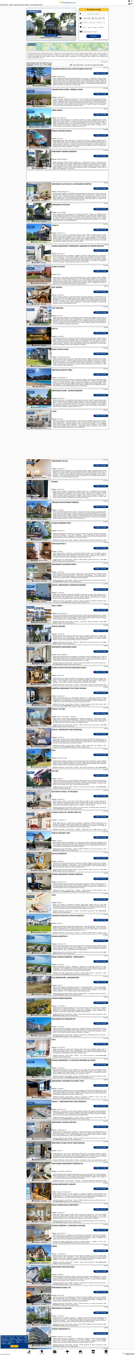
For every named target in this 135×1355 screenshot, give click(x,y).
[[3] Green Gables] (39, 118)
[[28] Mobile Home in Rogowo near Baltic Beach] (39, 676)
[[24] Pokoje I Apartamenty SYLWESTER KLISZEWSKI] (39, 593)
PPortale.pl (8, 1354)
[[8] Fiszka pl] (39, 233)
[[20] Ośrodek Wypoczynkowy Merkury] (39, 510)
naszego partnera (70, 560)
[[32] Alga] (39, 758)
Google (25, 1336)
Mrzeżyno (30, 70)
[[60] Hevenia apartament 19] (39, 1337)
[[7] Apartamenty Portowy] (39, 213)
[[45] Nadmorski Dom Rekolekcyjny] (39, 1027)
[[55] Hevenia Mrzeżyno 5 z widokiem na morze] (39, 1234)
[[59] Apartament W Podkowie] (39, 1316)
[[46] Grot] (39, 1048)
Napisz (133, 1354)
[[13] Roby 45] (39, 337)
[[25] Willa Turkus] (39, 614)
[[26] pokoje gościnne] (39, 634)
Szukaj (94, 36)
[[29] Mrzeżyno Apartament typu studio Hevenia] (39, 696)
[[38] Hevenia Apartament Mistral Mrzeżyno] (39, 882)
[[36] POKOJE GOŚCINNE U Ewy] (39, 841)
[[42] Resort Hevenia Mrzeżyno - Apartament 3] (39, 965)
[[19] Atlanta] (39, 490)
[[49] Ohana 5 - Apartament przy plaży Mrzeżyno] (39, 1110)
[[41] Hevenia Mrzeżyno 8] (39, 944)
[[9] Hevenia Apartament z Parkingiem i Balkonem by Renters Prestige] (39, 254)
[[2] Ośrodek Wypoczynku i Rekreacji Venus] (39, 98)
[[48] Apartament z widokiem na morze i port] (39, 1089)
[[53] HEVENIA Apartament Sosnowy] (39, 1192)
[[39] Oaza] (39, 903)
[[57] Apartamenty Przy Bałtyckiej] (39, 1275)
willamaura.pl (67, 3)
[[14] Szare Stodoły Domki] (39, 357)
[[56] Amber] (39, 1254)
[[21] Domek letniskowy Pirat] (39, 531)
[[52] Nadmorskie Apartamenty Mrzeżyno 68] (39, 1172)
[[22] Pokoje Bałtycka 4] (39, 552)
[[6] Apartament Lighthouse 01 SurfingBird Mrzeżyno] (39, 192)
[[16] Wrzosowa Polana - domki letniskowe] (39, 399)
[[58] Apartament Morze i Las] (39, 1296)
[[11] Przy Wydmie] (39, 295)
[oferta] (33, 85)
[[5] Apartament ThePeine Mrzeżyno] (39, 160)
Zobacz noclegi (100, 73)
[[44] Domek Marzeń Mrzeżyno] (39, 1006)
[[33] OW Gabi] (39, 779)
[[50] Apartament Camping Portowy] (39, 1130)
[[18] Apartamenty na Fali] (39, 469)
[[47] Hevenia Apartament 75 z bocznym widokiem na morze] (39, 1068)
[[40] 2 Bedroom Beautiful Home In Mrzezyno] (39, 924)
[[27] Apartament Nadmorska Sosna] (39, 655)
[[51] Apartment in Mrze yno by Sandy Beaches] (39, 1151)
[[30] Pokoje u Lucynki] (39, 717)
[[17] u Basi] (39, 419)
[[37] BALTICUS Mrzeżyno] (39, 862)
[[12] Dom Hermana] (39, 316)
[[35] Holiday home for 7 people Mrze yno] (39, 820)
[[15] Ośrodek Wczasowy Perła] (39, 378)
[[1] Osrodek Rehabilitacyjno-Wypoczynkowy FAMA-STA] (39, 77)
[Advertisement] (67, 444)
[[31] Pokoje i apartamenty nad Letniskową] (39, 738)
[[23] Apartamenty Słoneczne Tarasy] (39, 572)
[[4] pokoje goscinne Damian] (39, 139)
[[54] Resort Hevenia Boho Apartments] (39, 1213)
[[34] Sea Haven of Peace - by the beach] (39, 800)
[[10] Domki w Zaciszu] (39, 275)
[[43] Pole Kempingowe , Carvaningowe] (39, 986)
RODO (9, 1343)
